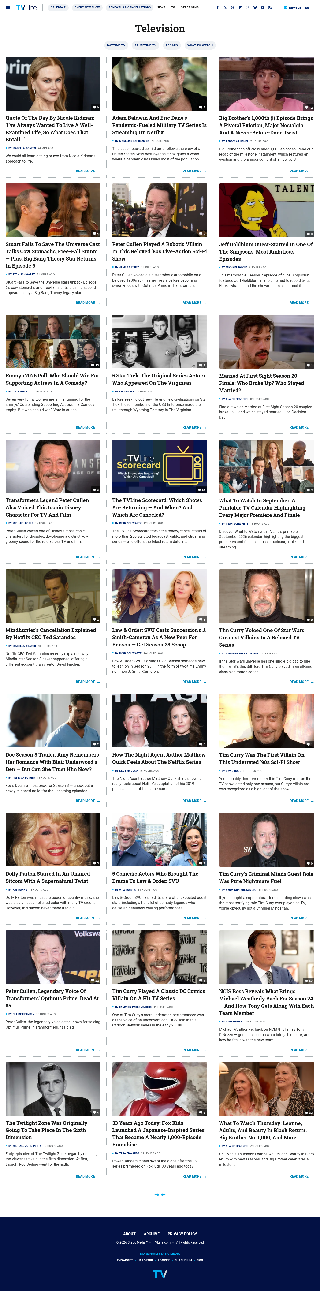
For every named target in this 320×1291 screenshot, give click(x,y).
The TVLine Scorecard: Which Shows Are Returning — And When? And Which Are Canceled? (157, 507)
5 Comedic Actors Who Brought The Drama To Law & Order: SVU (155, 877)
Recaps (172, 45)
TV (173, 7)
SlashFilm (183, 1260)
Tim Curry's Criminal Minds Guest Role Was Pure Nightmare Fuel (266, 877)
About (129, 1234)
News (161, 7)
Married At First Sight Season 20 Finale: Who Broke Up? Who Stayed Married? (261, 383)
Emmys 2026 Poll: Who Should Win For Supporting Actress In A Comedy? (52, 379)
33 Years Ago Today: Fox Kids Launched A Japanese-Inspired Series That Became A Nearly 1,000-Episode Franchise (158, 1133)
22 (97, 980)
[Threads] (233, 7)
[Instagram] (248, 7)
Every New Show (87, 7)
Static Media (137, 1242)
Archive (152, 1234)
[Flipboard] (240, 7)
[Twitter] (225, 7)
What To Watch (200, 45)
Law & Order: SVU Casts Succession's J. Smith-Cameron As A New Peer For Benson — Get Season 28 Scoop (159, 637)
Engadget (125, 1260)
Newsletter (299, 7)
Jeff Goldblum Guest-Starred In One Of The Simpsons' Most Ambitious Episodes (266, 251)
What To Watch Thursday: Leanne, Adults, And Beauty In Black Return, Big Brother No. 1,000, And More (263, 1130)
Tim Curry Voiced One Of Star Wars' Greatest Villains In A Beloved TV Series (262, 637)
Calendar (58, 7)
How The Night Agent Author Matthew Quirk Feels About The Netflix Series (159, 758)
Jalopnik (145, 1260)
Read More (85, 171)
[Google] (262, 7)
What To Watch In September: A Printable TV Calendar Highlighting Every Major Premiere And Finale (262, 508)
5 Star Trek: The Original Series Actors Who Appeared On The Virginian (158, 379)
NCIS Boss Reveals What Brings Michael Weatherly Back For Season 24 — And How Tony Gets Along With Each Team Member (266, 1002)
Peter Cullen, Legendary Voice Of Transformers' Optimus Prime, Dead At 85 (52, 998)
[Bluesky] (255, 7)
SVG (200, 1260)
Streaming (190, 7)
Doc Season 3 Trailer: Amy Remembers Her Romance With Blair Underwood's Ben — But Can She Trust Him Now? (52, 762)
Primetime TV (145, 45)
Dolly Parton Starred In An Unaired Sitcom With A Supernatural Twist (48, 877)
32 (311, 1112)
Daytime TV (116, 45)
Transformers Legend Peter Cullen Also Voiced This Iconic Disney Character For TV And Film (47, 507)
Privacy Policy (182, 1234)
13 (97, 365)
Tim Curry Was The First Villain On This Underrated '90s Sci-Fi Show (262, 758)
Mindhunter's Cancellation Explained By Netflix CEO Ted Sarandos (51, 634)
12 (311, 107)
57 (311, 981)
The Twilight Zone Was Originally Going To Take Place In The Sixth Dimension (46, 1130)
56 (203, 490)
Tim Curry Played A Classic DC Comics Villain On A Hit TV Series (158, 995)
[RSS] (270, 7)
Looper (164, 1260)
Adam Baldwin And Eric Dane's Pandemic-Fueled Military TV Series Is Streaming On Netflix (159, 125)
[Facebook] (218, 7)
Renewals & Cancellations (130, 7)
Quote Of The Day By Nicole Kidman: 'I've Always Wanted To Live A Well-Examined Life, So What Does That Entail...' (50, 128)
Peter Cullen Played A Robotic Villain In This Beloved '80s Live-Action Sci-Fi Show (159, 251)
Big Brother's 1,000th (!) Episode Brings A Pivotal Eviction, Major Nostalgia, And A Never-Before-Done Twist (266, 125)
